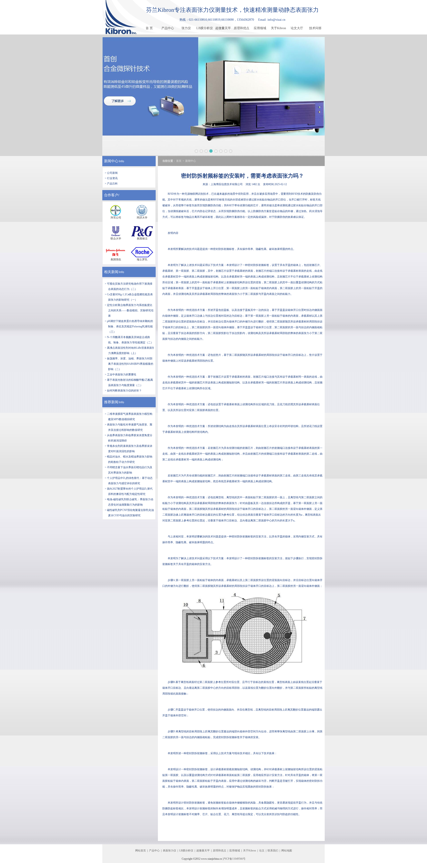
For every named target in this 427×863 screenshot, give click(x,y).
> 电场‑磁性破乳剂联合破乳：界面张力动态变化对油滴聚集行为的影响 (129, 502)
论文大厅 (297, 28)
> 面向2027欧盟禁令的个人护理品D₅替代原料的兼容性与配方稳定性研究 (129, 491)
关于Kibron (278, 28)
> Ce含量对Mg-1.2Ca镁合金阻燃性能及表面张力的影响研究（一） (129, 297)
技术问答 (315, 28)
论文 (261, 850)
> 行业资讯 (111, 178)
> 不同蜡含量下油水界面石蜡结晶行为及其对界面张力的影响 (128, 470)
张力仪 (186, 28)
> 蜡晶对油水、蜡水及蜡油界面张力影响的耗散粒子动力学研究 (128, 459)
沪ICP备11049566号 (234, 858)
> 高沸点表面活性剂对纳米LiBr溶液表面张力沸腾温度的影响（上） (130, 350)
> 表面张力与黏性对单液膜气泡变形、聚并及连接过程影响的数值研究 (128, 427)
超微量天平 (223, 28)
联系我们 (273, 850)
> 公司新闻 (111, 172)
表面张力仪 (169, 850)
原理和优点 (241, 28)
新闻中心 (111, 161)
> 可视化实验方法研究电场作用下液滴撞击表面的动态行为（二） (128, 286)
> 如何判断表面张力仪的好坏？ (123, 390)
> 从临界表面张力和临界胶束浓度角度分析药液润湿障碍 (128, 438)
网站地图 (286, 850)
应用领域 (260, 28)
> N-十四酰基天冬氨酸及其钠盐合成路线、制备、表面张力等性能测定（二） (129, 340)
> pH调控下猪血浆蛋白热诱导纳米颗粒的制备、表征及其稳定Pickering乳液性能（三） (129, 326)
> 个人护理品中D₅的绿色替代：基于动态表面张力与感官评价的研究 (129, 480)
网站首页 (140, 850)
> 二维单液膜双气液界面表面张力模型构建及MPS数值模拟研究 (128, 416)
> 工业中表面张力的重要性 (120, 374)
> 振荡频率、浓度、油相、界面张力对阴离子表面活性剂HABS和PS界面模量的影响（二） (129, 364)
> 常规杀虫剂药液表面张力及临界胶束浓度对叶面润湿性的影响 (128, 448)
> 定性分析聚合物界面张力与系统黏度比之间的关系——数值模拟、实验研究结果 (129, 310)
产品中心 (167, 28)
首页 (178, 160)
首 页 (149, 28)
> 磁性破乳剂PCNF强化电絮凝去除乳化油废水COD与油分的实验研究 (129, 512)
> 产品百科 (111, 183)
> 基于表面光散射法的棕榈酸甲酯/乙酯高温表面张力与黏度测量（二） (129, 382)
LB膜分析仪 (204, 28)
